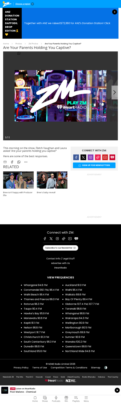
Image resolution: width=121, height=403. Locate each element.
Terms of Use (39, 367)
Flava (55, 377)
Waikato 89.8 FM (75, 294)
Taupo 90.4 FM (33, 309)
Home (6, 43)
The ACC (29, 377)
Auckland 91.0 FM (75, 285)
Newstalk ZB (8, 377)
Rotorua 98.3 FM (33, 304)
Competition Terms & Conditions (69, 367)
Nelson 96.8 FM (33, 327)
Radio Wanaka (88, 377)
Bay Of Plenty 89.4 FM (78, 299)
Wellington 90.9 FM (76, 323)
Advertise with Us (60, 263)
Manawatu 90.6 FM (35, 318)
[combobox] (26, 162)
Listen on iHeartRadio (60, 390)
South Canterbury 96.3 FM (40, 342)
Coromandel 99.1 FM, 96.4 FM (41, 290)
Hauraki (39, 377)
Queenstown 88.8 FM (78, 346)
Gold (63, 377)
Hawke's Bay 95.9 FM (36, 313)
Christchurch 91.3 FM (36, 337)
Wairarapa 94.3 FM (76, 318)
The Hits (19, 377)
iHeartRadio (60, 267)
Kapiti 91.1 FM (31, 323)
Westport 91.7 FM (34, 332)
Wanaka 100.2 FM (75, 342)
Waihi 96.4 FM (73, 290)
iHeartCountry (73, 377)
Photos (18, 43)
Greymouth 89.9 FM (77, 332)
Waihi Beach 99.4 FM (36, 294)
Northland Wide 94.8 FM (80, 351)
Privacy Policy (21, 367)
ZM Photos (33, 43)
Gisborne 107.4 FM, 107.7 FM (82, 304)
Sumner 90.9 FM (75, 337)
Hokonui (101, 377)
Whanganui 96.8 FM (77, 313)
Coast (48, 377)
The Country (113, 377)
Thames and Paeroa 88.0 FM (41, 299)
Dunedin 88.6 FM (34, 346)
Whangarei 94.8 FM (35, 285)
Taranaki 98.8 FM (75, 309)
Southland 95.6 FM (35, 351)
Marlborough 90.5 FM (78, 327)
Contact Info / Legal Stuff (60, 258)
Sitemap (95, 367)
